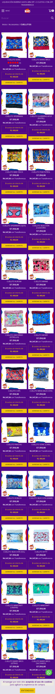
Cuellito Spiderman (14, 116)
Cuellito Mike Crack (14, 172)
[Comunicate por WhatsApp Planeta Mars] (48, 672)
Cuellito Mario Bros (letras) (14, 662)
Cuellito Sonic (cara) (40, 444)
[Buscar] (52, 18)
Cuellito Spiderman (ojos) (14, 226)
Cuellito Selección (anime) (41, 498)
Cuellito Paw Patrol (41, 172)
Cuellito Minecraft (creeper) (14, 606)
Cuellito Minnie (41, 281)
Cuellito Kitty (41, 552)
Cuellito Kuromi (14, 281)
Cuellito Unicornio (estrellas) (14, 336)
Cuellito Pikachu (14, 444)
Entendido (27, 690)
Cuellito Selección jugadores (40, 227)
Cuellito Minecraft (41, 605)
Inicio (4, 24)
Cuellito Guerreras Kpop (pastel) (41, 117)
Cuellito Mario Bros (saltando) (41, 662)
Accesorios (14, 24)
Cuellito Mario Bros (41, 60)
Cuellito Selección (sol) (14, 552)
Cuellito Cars (14, 391)
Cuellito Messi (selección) (41, 391)
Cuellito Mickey (41, 335)
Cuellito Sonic (14, 60)
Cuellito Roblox (14, 498)
